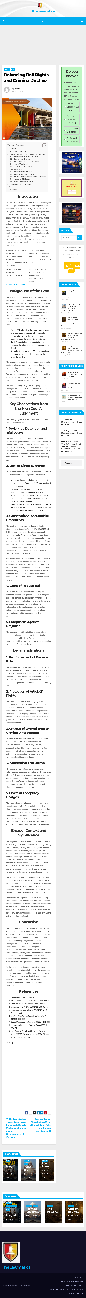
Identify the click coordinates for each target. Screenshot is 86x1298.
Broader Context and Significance (21, 184)
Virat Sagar (66, 431)
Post (12, 69)
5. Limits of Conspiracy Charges (23, 181)
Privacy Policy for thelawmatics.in (72, 1282)
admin (17, 89)
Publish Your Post (73, 267)
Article (7, 69)
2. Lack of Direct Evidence (21, 159)
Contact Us (71, 1293)
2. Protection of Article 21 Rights (23, 174)
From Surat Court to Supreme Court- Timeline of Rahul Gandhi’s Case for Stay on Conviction (71, 446)
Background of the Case (17, 151)
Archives (68, 463)
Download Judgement (15, 285)
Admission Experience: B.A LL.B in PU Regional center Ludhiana (75, 397)
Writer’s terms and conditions (59, 1289)
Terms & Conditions (77, 1278)
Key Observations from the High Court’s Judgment (27, 154)
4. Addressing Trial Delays (21, 179)
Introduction (13, 148)
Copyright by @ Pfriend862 (11, 1285)
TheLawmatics (43, 11)
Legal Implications (15, 169)
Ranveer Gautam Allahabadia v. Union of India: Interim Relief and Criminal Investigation (40, 1125)
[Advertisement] (43, 41)
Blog (67, 1278)
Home (61, 1278)
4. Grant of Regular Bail (20, 164)
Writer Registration (77, 1289)
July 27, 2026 (12, 1219)
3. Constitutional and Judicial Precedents (26, 161)
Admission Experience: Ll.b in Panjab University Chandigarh (75, 374)
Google (64, 441)
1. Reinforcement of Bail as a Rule (24, 172)
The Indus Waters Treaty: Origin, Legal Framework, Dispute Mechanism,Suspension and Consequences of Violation (17, 1128)
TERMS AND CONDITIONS (74, 1285)
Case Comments (11, 1206)
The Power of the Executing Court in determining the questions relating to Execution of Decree (71, 322)
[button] (42, 21)
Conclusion (13, 187)
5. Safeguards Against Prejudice (23, 166)
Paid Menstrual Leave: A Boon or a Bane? (71, 422)
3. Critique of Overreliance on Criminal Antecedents (29, 176)
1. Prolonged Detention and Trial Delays (25, 156)
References (13, 190)
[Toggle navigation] (81, 21)
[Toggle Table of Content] (43, 145)
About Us (80, 1293)
